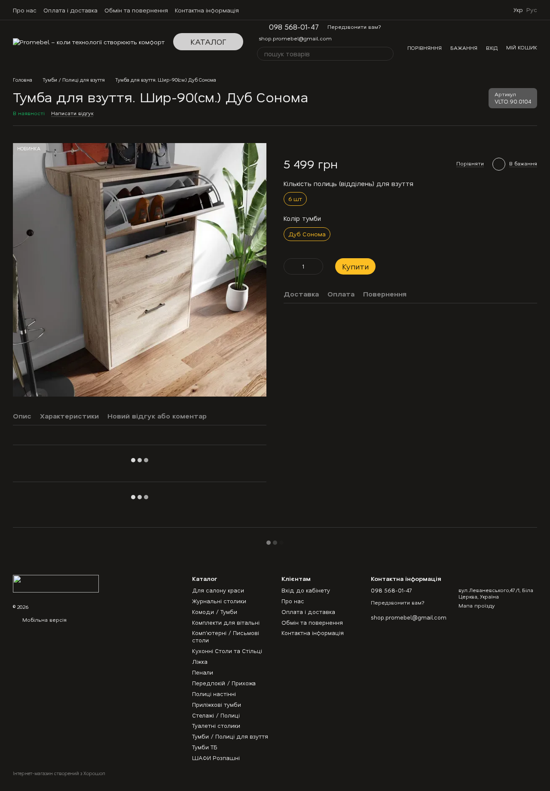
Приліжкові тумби (216, 704)
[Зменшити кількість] (290, 266)
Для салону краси (218, 590)
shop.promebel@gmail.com (295, 38)
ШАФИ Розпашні (216, 757)
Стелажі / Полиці (216, 715)
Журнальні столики (219, 601)
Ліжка (200, 661)
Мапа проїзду (476, 605)
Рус (531, 10)
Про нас (25, 10)
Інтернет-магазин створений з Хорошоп (59, 773)
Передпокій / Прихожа (224, 683)
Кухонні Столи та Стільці (227, 650)
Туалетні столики (216, 725)
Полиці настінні (214, 693)
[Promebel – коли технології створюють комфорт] (56, 582)
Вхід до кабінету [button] (305, 590)
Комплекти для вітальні (226, 622)
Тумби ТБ (204, 747)
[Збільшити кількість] (317, 266)
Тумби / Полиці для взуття (230, 736)
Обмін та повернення (136, 10)
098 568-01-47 (294, 27)
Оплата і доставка (70, 10)
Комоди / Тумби (214, 611)
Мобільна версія (44, 619)
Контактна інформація (207, 10)
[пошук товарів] (387, 54)
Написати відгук (72, 113)
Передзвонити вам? (354, 26)
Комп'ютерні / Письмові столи (225, 636)
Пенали (202, 672)
